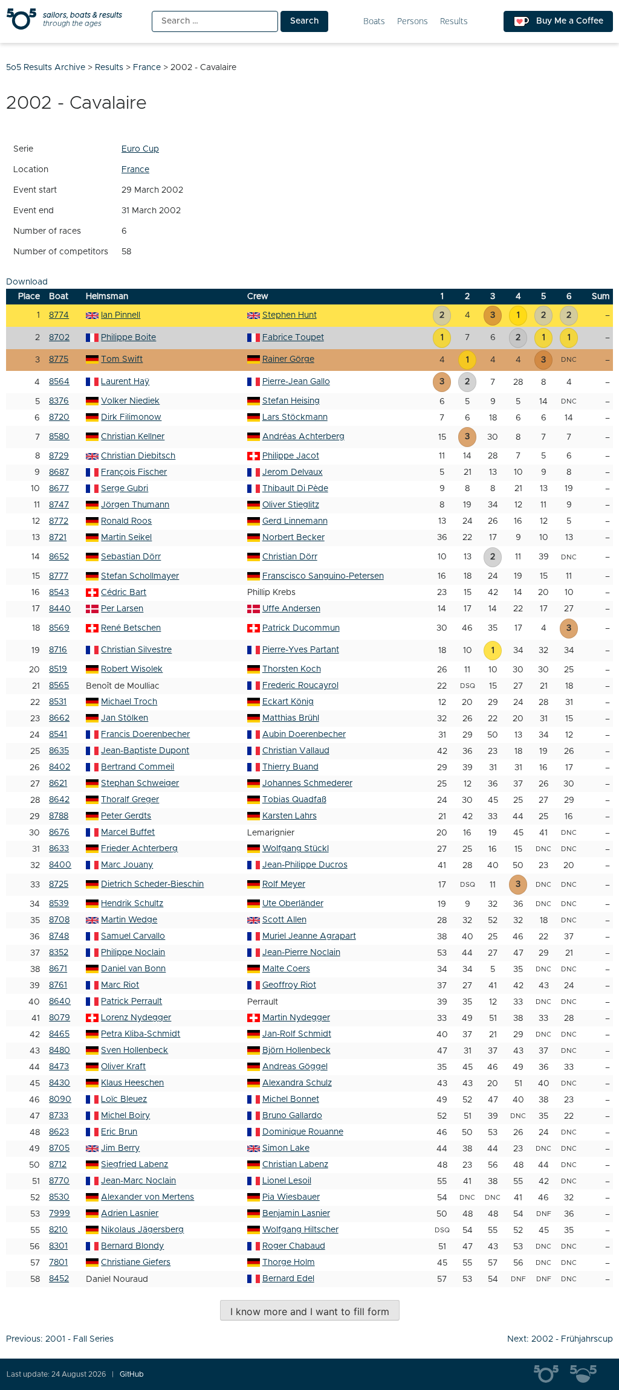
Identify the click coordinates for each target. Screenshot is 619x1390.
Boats (374, 21)
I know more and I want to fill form (309, 1311)
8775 (58, 359)
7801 (58, 1262)
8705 (59, 1148)
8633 (59, 849)
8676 (59, 832)
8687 (59, 472)
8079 (59, 1018)
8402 (59, 767)
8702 (59, 337)
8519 (58, 669)
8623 (59, 1132)
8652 (59, 557)
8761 (58, 985)
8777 (58, 576)
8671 (58, 969)
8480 (59, 1050)
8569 (59, 628)
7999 (59, 1213)
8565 (59, 685)
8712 (57, 1164)
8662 (59, 718)
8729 (59, 456)
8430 (59, 1083)
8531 (57, 702)
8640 (60, 1001)
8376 (59, 401)
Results (454, 21)
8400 (60, 865)
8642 (59, 800)
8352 (58, 952)
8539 (59, 903)
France (135, 170)
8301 (58, 1246)
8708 (59, 920)
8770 (59, 1181)
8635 (59, 751)
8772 (58, 521)
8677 (59, 488)
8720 (59, 417)
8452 (59, 1279)
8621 (58, 783)
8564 (59, 382)
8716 (58, 650)
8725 (58, 884)
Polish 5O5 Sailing (588, 1374)
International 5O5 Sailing (552, 1374)
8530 (59, 1197)
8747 (59, 505)
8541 (58, 734)
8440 (60, 609)
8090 (60, 1099)
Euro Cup (140, 149)
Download (27, 282)
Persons (412, 21)
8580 (59, 437)
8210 (58, 1230)
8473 (59, 1067)
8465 (59, 1034)
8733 (58, 1116)
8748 (59, 936)
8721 (57, 537)
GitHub (132, 1374)
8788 (58, 816)
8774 (59, 315)
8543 (59, 592)
